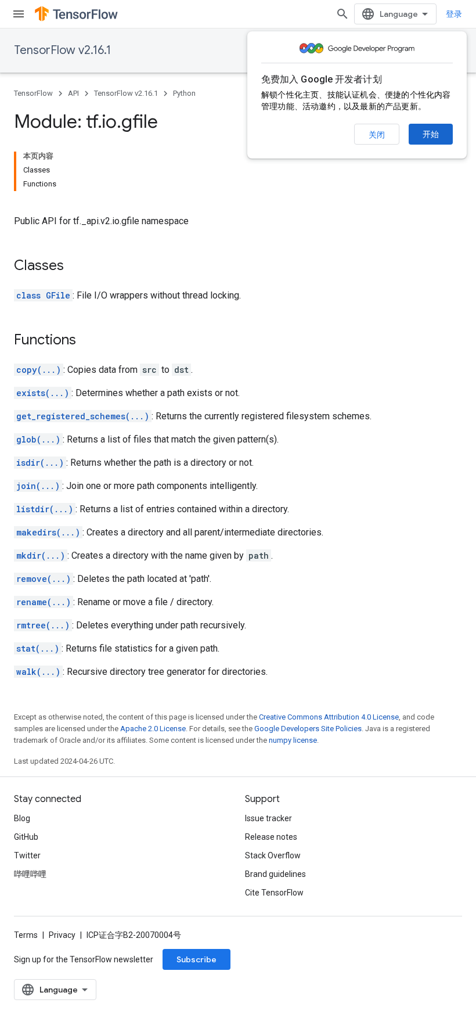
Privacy (62, 935)
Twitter (27, 855)
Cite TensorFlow (274, 892)
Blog (22, 818)
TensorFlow (33, 93)
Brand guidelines (275, 874)
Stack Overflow (273, 855)
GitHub (26, 837)
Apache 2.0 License (153, 728)
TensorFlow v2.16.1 (62, 50)
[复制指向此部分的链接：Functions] (87, 341)
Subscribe (196, 959)
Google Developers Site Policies (308, 728)
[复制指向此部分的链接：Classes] (75, 267)
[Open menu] (18, 14)
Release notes (271, 837)
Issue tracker (268, 818)
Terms (26, 935)
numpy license (293, 740)
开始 (431, 134)
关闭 (377, 135)
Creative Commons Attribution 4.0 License (329, 717)
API (73, 93)
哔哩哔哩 (30, 874)
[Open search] (342, 14)
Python (184, 93)
